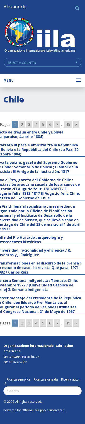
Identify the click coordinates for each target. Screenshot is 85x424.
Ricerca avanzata (46, 379)
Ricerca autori (70, 379)
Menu (9, 80)
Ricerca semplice (18, 379)
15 (68, 124)
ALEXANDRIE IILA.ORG (40, 35)
